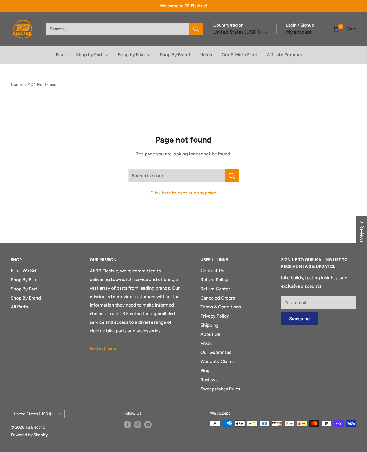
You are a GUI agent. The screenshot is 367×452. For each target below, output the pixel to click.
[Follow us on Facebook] (127, 424)
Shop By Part (24, 288)
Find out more (103, 348)
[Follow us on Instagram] (137, 424)
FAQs (206, 343)
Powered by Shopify (29, 434)
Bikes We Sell (24, 270)
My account (299, 32)
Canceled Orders (217, 298)
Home (17, 84)
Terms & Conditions (220, 306)
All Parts (19, 306)
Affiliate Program (284, 54)
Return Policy (214, 279)
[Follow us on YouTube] (148, 424)
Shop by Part (89, 54)
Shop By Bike (24, 279)
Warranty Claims (217, 361)
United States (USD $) (33, 413)
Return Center (215, 288)
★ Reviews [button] (362, 231)
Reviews (209, 379)
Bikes (61, 54)
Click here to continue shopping (183, 192)
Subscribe (299, 318)
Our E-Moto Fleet (239, 54)
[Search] (196, 29)
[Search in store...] (232, 175)
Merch (205, 54)
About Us (210, 334)
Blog (205, 370)
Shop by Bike (131, 54)
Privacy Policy (214, 316)
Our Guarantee (215, 352)
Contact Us (212, 270)
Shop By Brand (175, 54)
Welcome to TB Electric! (183, 5)
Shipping (209, 325)
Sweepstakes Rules (220, 389)
